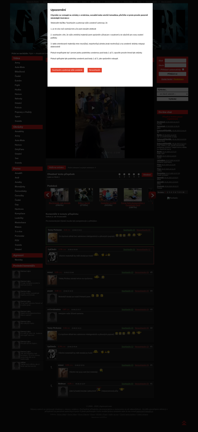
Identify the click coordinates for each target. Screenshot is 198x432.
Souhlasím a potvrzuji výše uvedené (67, 70)
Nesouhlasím (94, 70)
